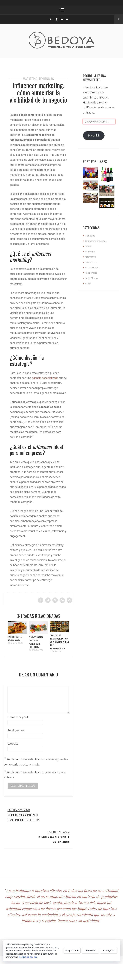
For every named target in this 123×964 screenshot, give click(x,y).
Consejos (90, 235)
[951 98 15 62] (50, 19)
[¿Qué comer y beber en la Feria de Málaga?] (106, 191)
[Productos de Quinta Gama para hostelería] (106, 204)
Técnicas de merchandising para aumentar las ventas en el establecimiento (59, 642)
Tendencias (46, 78)
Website (13, 743)
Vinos (88, 283)
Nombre (18, 717)
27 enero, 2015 (36, 650)
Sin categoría (92, 267)
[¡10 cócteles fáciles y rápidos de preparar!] (90, 173)
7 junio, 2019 (56, 651)
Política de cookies (28, 957)
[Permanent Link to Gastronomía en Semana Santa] (17, 632)
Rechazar (90, 950)
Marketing (30, 78)
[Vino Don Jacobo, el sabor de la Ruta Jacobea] (107, 175)
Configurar (108, 950)
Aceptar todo (72, 950)
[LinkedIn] (61, 19)
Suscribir (93, 135)
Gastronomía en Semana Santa (15, 638)
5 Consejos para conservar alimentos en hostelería (36, 642)
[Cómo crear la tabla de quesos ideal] (90, 198)
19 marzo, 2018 (15, 643)
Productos (90, 262)
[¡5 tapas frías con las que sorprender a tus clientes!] (90, 186)
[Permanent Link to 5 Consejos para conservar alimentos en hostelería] (38, 632)
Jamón (88, 246)
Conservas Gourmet (95, 241)
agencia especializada (45, 377)
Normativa (90, 257)
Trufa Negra (91, 278)
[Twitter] (67, 19)
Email (16, 730)
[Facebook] (56, 19)
